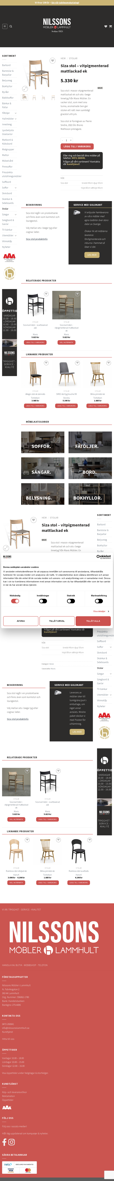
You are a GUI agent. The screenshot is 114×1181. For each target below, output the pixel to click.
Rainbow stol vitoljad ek (16, 871)
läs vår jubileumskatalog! (65, 2)
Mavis (35, 334)
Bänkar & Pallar (6, 105)
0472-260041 (78, 158)
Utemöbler (7, 235)
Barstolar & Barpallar (7, 72)
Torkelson (35, 397)
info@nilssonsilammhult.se (15, 1028)
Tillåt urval (57, 621)
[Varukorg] (110, 26)
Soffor (5, 187)
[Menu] (4, 26)
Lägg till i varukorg (77, 146)
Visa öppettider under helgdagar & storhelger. (25, 1073)
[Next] (52, 74)
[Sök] (11, 26)
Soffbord (6, 181)
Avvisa (21, 621)
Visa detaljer (99, 611)
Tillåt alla (93, 621)
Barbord (6, 65)
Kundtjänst (7, 1031)
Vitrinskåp (7, 241)
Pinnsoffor (7, 166)
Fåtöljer (6, 113)
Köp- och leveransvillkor (14, 1092)
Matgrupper (8, 149)
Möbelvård (7, 160)
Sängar (5, 214)
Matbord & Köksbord (7, 141)
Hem (63, 58)
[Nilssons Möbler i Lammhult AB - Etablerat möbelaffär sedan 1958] (57, 26)
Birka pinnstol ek (98, 394)
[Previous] (25, 74)
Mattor (5, 155)
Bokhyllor (7, 86)
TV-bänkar (7, 229)
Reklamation (8, 1096)
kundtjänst (73, 164)
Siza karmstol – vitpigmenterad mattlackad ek (66, 328)
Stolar (5, 208)
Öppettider (7, 1100)
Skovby (66, 397)
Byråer (5, 92)
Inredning (7, 124)
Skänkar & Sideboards (8, 200)
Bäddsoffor (7, 97)
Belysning (7, 80)
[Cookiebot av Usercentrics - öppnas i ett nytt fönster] (98, 557)
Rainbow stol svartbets (79, 871)
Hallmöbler (8, 118)
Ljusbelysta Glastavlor (8, 132)
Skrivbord (7, 193)
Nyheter (6, 246)
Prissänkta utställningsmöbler (11, 174)
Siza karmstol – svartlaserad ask (35, 326)
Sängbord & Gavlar (8, 222)
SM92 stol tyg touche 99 (66, 394)
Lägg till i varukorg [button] (35, 342)
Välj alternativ (66, 342)
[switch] (43, 601)
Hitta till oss (8, 1038)
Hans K (16, 874)
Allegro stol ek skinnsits (35, 394)
